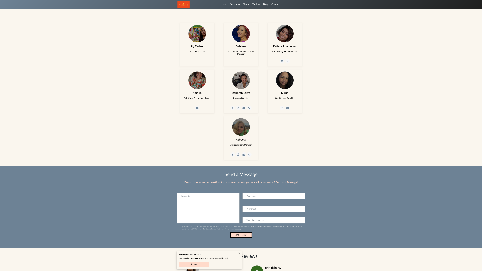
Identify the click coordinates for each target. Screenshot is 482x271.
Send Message (241, 235)
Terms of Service (231, 229)
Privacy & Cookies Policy (221, 226)
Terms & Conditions (199, 226)
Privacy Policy (216, 229)
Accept (194, 264)
